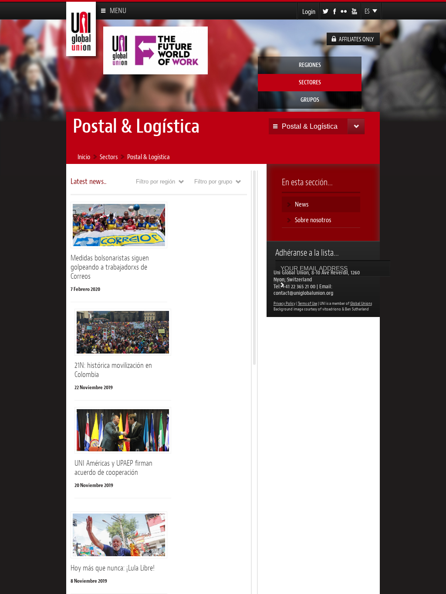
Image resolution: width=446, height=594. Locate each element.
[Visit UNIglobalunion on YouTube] (354, 10)
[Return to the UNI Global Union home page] (81, 52)
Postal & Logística (148, 156)
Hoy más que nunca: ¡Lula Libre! (113, 568)
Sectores (310, 82)
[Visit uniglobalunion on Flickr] (344, 10)
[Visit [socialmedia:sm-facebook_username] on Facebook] (335, 10)
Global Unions (361, 303)
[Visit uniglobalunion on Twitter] (326, 10)
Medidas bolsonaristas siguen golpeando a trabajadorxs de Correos (110, 267)
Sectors (109, 156)
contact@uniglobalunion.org (303, 293)
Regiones (310, 65)
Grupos (310, 100)
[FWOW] (155, 70)
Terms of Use (307, 303)
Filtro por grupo (224, 181)
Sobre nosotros (313, 220)
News (301, 204)
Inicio (84, 156)
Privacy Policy (284, 303)
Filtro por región (166, 181)
